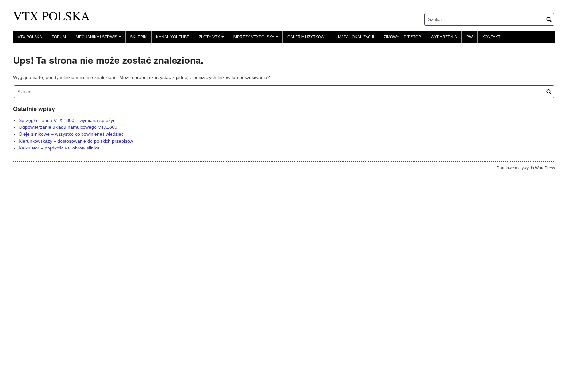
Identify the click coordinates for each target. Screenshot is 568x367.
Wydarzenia (444, 37)
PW (469, 37)
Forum (59, 37)
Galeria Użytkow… (307, 37)
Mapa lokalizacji (356, 37)
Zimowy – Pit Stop (402, 37)
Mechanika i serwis (99, 39)
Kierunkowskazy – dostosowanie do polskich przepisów (76, 141)
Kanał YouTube (172, 37)
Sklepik (138, 37)
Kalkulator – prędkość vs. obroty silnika (59, 147)
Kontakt (491, 37)
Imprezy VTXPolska (256, 39)
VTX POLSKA (51, 15)
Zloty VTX (212, 39)
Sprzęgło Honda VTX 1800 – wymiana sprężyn (67, 120)
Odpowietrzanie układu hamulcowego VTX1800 (68, 127)
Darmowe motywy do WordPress (526, 168)
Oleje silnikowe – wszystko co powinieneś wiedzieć (71, 134)
